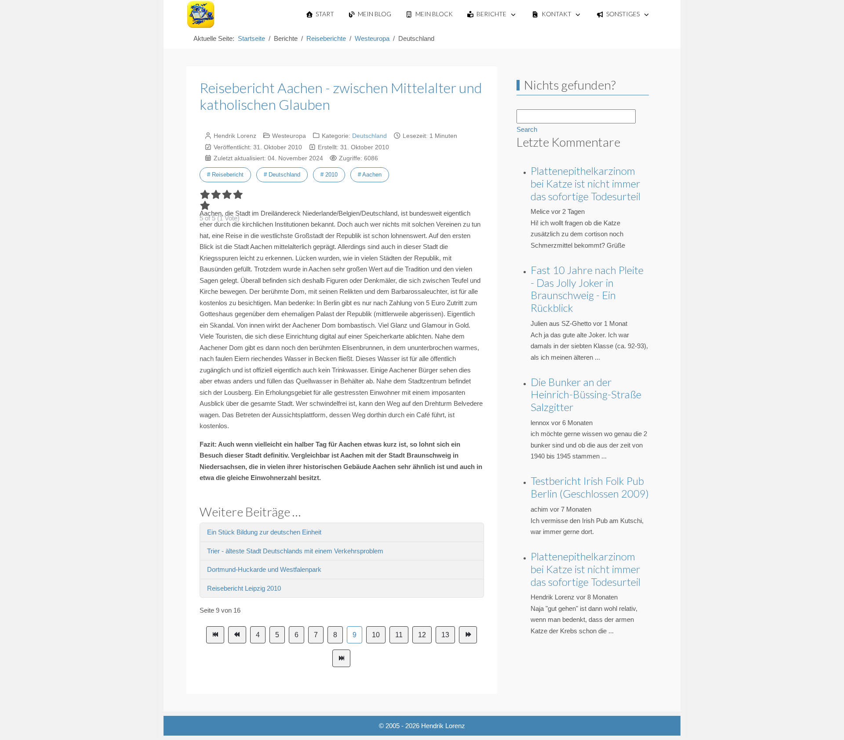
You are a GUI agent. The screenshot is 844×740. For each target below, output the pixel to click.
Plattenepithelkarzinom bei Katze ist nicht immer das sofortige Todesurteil (585, 183)
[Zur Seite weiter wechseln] (468, 635)
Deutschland (369, 135)
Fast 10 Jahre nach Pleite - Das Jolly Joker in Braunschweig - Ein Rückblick (587, 289)
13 (445, 635)
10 (376, 635)
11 (399, 635)
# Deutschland (282, 174)
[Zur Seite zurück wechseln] (237, 635)
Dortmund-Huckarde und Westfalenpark (264, 569)
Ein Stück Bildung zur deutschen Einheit (264, 532)
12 (422, 635)
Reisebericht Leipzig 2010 (244, 588)
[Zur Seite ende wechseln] (341, 658)
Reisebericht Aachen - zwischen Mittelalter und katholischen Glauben (341, 96)
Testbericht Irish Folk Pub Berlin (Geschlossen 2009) (590, 487)
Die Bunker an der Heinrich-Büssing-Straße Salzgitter (586, 394)
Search (527, 129)
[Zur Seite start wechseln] (215, 635)
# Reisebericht (225, 174)
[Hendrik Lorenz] (200, 14)
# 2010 (329, 174)
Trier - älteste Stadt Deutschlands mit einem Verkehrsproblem (295, 551)
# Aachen (370, 174)
